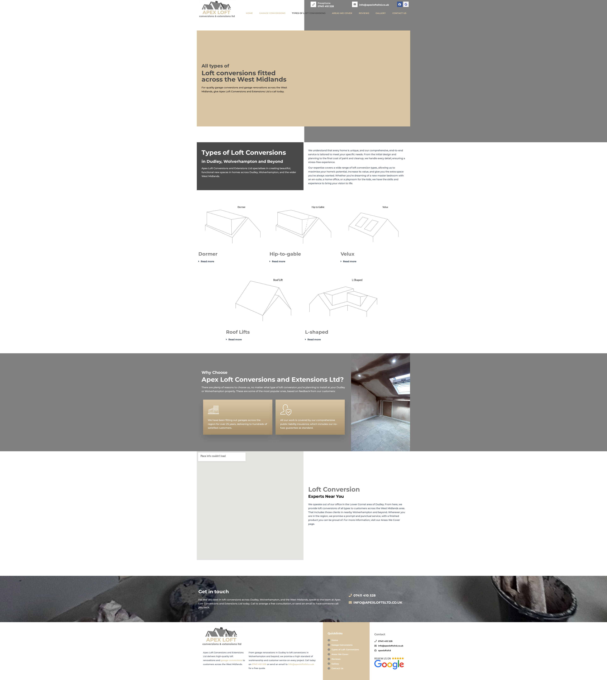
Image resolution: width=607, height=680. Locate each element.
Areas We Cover (342, 13)
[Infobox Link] (322, 3)
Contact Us (399, 13)
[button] (232, 261)
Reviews (364, 13)
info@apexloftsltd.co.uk (301, 664)
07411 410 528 (259, 664)
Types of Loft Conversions (308, 13)
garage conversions (231, 660)
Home (249, 13)
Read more (207, 261)
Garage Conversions (272, 13)
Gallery (381, 13)
